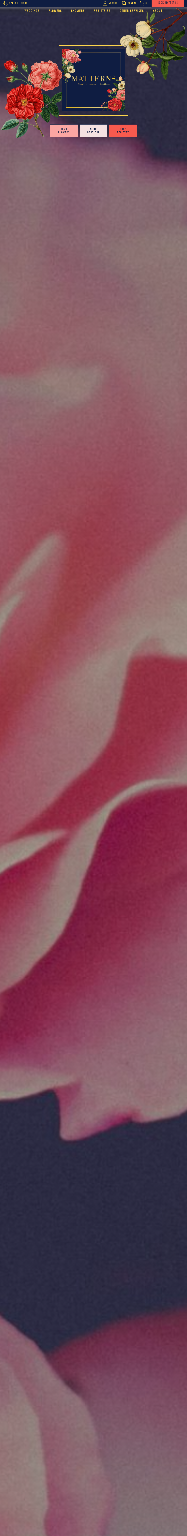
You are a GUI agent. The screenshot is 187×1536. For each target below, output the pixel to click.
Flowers (55, 11)
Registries (102, 11)
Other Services (132, 11)
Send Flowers (64, 130)
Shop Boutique (93, 130)
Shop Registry (123, 130)
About (158, 11)
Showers (78, 11)
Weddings (32, 11)
